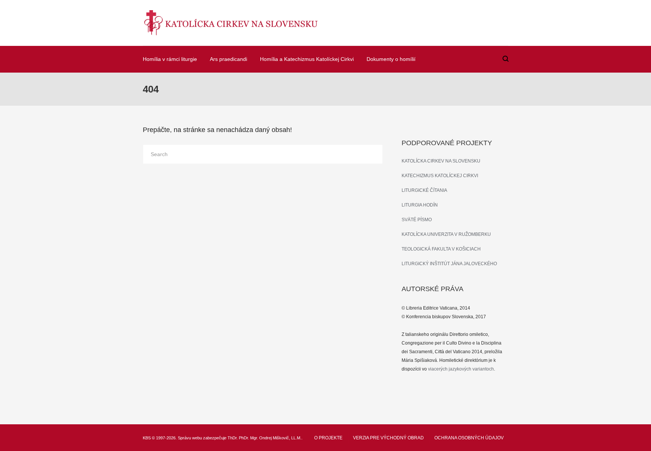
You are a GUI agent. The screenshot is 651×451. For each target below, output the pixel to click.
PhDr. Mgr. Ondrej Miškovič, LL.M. (270, 438)
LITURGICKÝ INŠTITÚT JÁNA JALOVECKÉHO (449, 263)
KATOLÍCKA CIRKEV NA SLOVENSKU (441, 161)
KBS (147, 438)
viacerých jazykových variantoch (461, 369)
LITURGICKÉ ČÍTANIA (424, 190)
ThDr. (233, 438)
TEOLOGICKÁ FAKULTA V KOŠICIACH (441, 249)
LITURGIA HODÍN (420, 205)
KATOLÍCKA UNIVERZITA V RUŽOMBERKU (446, 234)
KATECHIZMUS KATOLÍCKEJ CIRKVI (440, 175)
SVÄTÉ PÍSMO (417, 219)
